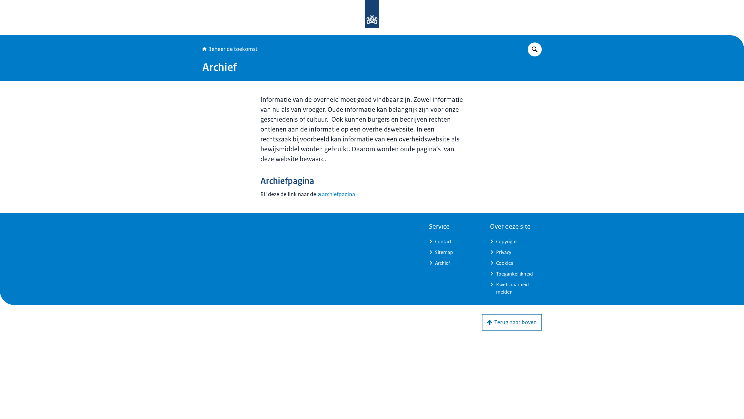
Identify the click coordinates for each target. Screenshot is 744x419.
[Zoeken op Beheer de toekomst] (535, 49)
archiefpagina (338, 194)
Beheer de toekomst (232, 49)
